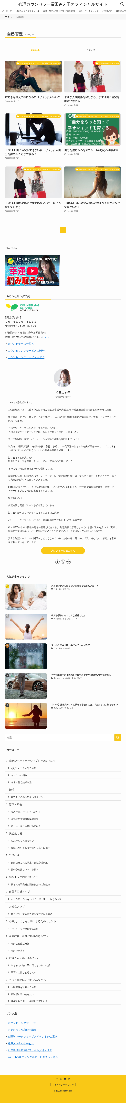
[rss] (68, 1078)
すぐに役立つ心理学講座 (22, 1030)
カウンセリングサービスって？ (26, 357)
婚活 (11, 789)
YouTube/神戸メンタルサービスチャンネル (33, 1057)
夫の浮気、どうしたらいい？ (26, 811)
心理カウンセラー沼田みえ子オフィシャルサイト (63, 4)
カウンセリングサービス (22, 1023)
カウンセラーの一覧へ (21, 343)
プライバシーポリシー (63, 1084)
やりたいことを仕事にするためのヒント (32, 921)
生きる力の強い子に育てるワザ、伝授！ (31, 965)
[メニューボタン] (4, 4)
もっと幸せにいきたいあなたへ (27, 980)
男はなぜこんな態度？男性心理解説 (29, 862)
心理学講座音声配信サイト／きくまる (30, 1050)
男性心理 (14, 855)
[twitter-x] (63, 562)
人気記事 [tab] (90, 50)
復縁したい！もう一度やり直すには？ (30, 847)
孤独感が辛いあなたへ (22, 994)
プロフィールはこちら (63, 550)
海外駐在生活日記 (20, 943)
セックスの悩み (19, 775)
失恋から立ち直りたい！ (23, 840)
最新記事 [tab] (35, 50)
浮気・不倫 (15, 804)
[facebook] (57, 562)
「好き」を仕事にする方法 (25, 928)
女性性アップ (17, 906)
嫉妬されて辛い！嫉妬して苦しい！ (29, 1001)
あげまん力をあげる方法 (23, 768)
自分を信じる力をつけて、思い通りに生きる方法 (36, 899)
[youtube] (68, 562)
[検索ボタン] (122, 4)
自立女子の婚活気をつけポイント (28, 797)
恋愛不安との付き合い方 (23, 877)
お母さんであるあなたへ (23, 958)
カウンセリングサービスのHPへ (27, 350)
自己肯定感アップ (19, 891)
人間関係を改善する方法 (23, 987)
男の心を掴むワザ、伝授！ (25, 869)
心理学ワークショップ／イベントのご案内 (33, 1036)
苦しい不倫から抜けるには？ (26, 825)
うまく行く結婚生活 (21, 782)
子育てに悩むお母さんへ (23, 972)
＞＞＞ (46, 337)
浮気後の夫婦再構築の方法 (25, 818)
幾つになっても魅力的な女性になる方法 (31, 913)
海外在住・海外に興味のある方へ (28, 936)
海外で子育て (18, 950)
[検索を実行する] (117, 737)
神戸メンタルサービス (21, 1043)
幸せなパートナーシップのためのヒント (32, 760)
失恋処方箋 (15, 833)
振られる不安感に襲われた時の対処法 (30, 884)
